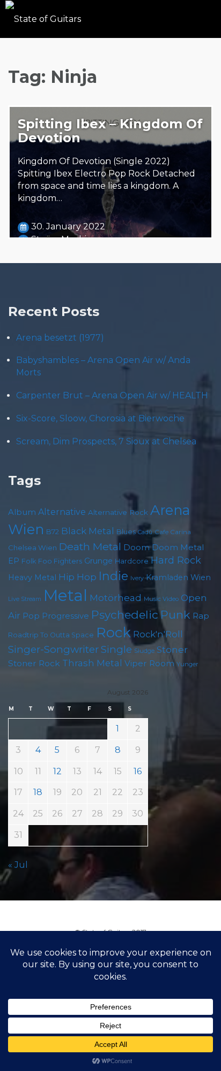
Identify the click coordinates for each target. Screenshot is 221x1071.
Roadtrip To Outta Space (51, 635)
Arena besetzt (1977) (60, 338)
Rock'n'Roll (158, 634)
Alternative (62, 512)
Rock (113, 632)
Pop (31, 616)
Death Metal (90, 546)
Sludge (144, 650)
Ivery (137, 578)
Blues (126, 532)
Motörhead (116, 597)
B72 (52, 532)
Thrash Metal (92, 663)
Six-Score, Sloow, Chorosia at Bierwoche (100, 418)
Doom (136, 547)
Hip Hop (77, 577)
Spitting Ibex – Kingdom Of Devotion (110, 130)
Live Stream (24, 599)
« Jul (18, 865)
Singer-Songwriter (53, 649)
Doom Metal (178, 547)
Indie (113, 576)
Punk (175, 614)
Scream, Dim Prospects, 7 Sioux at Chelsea (106, 441)
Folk (28, 561)
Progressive (65, 616)
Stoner (172, 649)
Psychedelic (124, 614)
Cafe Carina (172, 532)
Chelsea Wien (32, 547)
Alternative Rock (118, 512)
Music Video (161, 599)
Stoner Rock (34, 663)
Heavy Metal (32, 577)
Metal (65, 595)
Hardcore (132, 561)
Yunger (187, 664)
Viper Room (149, 663)
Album (22, 512)
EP (13, 561)
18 (37, 792)
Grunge (98, 561)
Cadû (145, 532)
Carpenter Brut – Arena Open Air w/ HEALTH (112, 395)
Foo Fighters (60, 561)
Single (116, 649)
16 (138, 771)
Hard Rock (176, 560)
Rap (201, 616)
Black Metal (87, 531)
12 (57, 771)
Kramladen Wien (178, 577)
